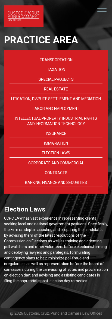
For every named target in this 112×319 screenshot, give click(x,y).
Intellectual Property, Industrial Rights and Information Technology (56, 121)
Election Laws (56, 153)
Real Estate (56, 89)
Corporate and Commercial (56, 163)
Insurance (56, 133)
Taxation (56, 69)
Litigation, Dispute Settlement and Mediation (56, 99)
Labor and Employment (56, 108)
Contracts (56, 173)
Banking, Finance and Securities (56, 182)
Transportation (56, 60)
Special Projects (56, 79)
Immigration (56, 143)
